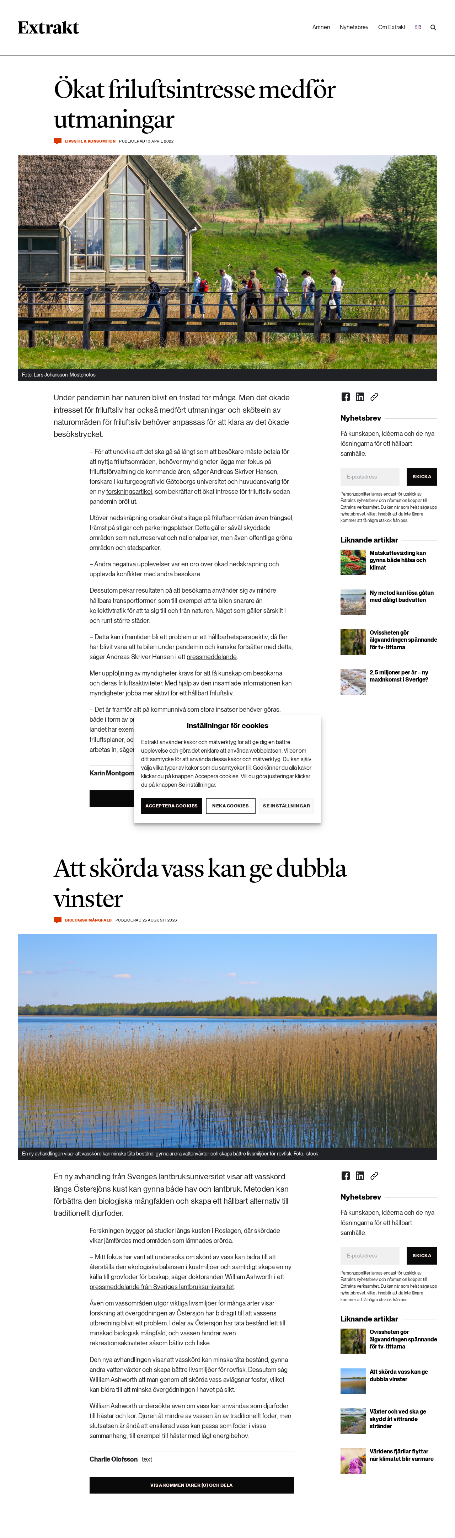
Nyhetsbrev (354, 27)
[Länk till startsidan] (48, 29)
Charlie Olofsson (114, 1459)
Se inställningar (286, 805)
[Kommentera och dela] (57, 141)
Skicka (422, 476)
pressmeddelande (212, 657)
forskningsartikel (129, 491)
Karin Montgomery (117, 773)
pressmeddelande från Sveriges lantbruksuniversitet (162, 1287)
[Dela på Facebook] (346, 396)
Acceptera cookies (171, 805)
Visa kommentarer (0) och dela (191, 1485)
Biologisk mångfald (88, 920)
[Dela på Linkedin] (360, 396)
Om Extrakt (392, 27)
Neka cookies (230, 805)
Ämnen (321, 27)
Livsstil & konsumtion (90, 141)
